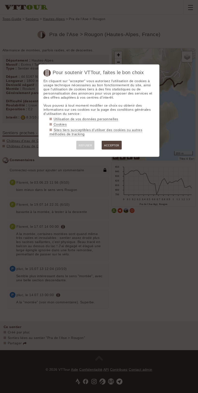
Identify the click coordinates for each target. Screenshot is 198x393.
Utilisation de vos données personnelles (86, 119)
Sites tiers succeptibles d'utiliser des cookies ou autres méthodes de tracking (96, 132)
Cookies (60, 124)
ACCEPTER (111, 145)
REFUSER (85, 145)
